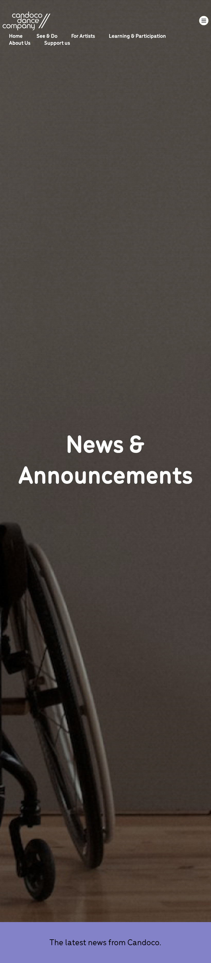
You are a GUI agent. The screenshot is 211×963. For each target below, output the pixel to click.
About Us (20, 42)
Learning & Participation (137, 35)
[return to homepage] (26, 20)
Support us (57, 42)
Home (16, 35)
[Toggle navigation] (203, 20)
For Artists (83, 35)
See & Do (47, 35)
